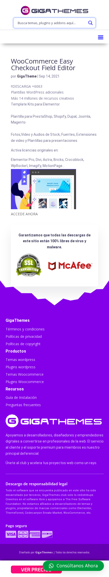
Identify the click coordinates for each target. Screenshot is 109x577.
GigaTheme (27, 76)
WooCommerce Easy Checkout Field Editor (43, 64)
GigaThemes (44, 552)
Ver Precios (36, 569)
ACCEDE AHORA (24, 213)
